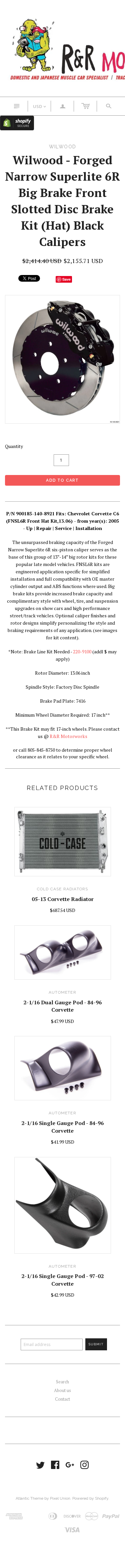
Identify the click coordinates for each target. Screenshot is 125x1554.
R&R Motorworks (68, 736)
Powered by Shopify (90, 1498)
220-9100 (82, 651)
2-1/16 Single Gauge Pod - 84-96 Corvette (62, 1126)
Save (66, 279)
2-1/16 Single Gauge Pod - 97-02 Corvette (62, 1279)
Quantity (14, 446)
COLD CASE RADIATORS (62, 889)
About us (62, 1390)
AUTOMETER (62, 992)
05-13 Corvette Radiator (63, 899)
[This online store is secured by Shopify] (17, 122)
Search (62, 1382)
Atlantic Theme (29, 1498)
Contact (62, 1399)
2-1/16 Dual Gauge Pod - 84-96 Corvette (62, 1006)
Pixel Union (60, 1498)
